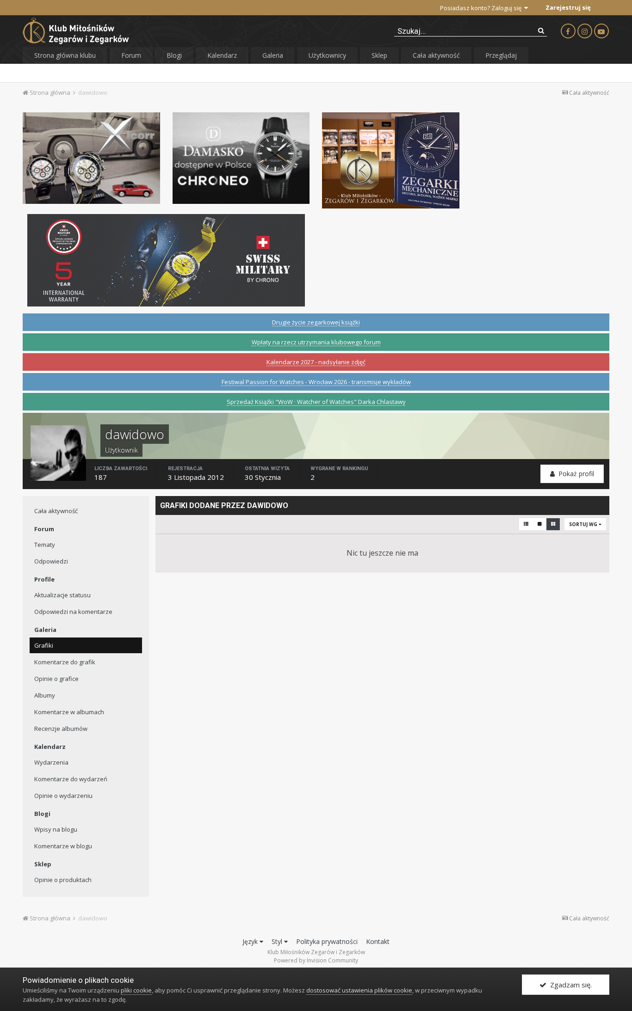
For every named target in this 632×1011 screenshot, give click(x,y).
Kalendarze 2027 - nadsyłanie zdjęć (316, 362)
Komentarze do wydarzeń (70, 779)
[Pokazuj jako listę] (526, 524)
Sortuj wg (584, 524)
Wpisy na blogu (55, 829)
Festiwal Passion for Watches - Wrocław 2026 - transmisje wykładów (316, 382)
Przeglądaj (501, 55)
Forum (131, 55)
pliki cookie (136, 990)
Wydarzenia (51, 762)
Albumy (44, 695)
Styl (278, 941)
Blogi (174, 55)
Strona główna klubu (65, 55)
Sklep (379, 55)
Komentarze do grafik (64, 662)
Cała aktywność (436, 55)
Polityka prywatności (327, 941)
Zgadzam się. (569, 984)
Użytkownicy (327, 55)
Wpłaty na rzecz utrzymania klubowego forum (316, 342)
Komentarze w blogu (63, 846)
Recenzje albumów (60, 728)
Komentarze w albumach (69, 712)
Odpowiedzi (51, 561)
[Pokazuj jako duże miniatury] (539, 524)
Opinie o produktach (63, 880)
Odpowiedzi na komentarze (73, 611)
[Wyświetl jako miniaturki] (553, 524)
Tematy (44, 544)
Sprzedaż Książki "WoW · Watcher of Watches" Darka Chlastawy (316, 402)
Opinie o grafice (56, 678)
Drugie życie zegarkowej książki (316, 322)
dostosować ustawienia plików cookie (359, 990)
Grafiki (43, 645)
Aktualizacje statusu (62, 595)
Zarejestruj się (568, 7)
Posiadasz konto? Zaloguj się (482, 8)
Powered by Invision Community (316, 960)
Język (251, 941)
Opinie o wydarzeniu (63, 795)
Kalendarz (222, 55)
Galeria (272, 55)
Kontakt (378, 941)
